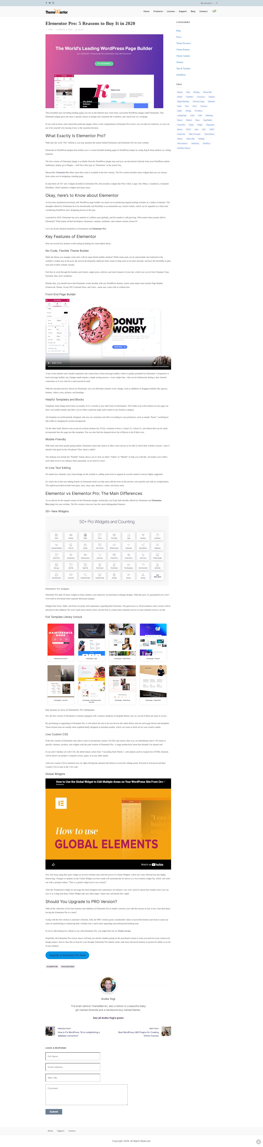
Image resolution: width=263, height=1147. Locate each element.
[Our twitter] (50, 3)
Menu (197, 120)
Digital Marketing (183, 101)
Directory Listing (198, 101)
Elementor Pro (62, 172)
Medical (188, 120)
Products (158, 11)
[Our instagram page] (53, 3)
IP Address (198, 111)
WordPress (181, 75)
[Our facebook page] (46, 3)
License (171, 11)
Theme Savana (124, 931)
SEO (203, 129)
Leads (192, 115)
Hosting (188, 111)
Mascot (179, 120)
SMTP (212, 129)
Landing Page (181, 115)
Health (179, 111)
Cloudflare (189, 97)
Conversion (201, 97)
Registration (210, 125)
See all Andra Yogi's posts (108, 1017)
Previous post (64, 1029)
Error (187, 106)
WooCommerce (182, 143)
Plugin (191, 125)
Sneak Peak (181, 134)
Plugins (200, 125)
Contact (203, 11)
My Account (206, 3)
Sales (196, 129)
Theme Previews (183, 43)
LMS (200, 115)
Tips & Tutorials (183, 68)
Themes (179, 62)
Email (179, 106)
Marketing (209, 115)
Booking (196, 92)
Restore (179, 129)
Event (194, 106)
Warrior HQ (190, 139)
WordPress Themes (183, 148)
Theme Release (183, 49)
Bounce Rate (207, 92)
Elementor (52, 967)
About (50, 1131)
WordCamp (195, 143)
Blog (193, 11)
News (178, 37)
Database (212, 97)
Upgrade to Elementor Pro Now (67, 955)
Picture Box (181, 125)
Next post (154, 1029)
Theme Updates (183, 56)
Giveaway (204, 106)
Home (146, 11)
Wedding (201, 139)
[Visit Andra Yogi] (108, 985)
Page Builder (68, 967)
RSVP (188, 129)
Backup (179, 92)
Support (183, 11)
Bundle (179, 97)
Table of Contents (194, 134)
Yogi (50, 30)
